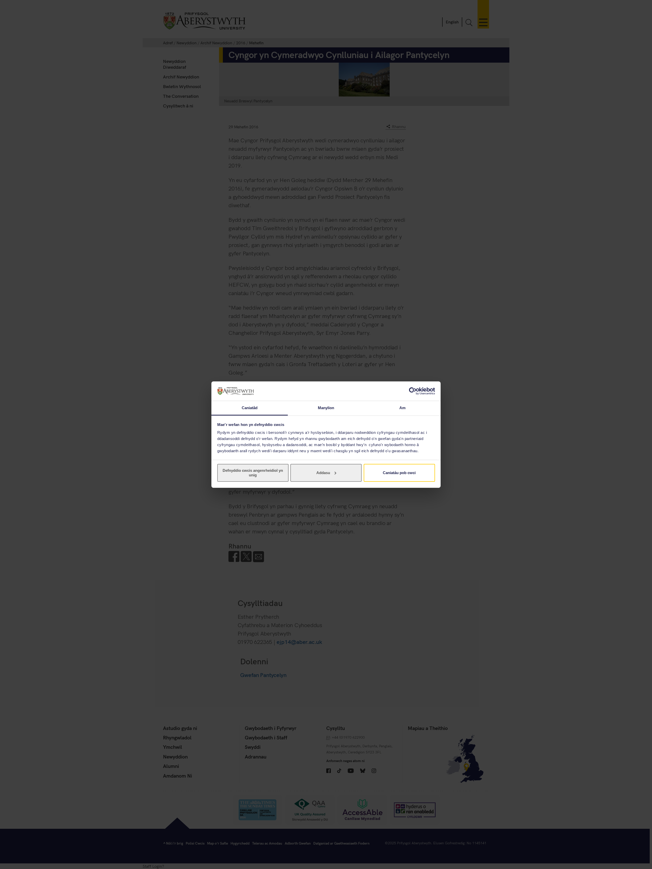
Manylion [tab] (326, 408)
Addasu (323, 473)
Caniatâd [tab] (250, 408)
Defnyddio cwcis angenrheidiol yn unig (253, 472)
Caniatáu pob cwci (399, 473)
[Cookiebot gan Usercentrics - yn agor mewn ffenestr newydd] (412, 391)
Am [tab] (402, 408)
